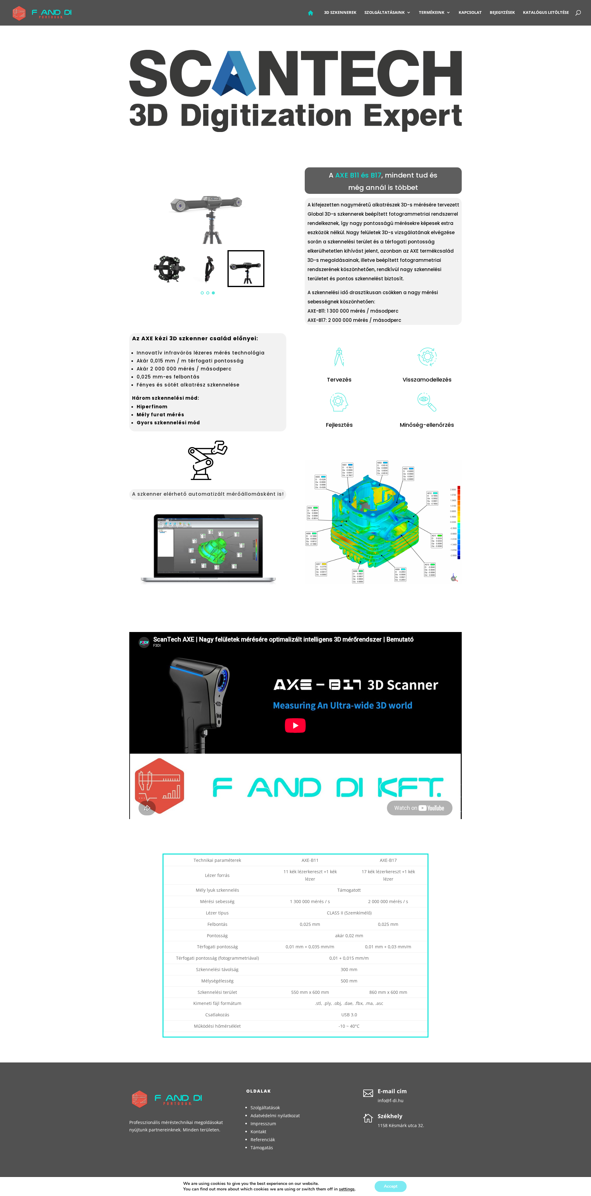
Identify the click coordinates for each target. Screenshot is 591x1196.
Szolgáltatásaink (384, 12)
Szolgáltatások (265, 1107)
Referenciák (263, 1139)
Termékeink (431, 12)
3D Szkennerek (340, 12)
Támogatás (262, 1147)
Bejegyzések (502, 12)
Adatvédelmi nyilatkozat (275, 1115)
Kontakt (258, 1131)
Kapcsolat (470, 12)
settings (347, 1189)
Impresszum (263, 1123)
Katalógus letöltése (546, 12)
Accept (390, 1186)
